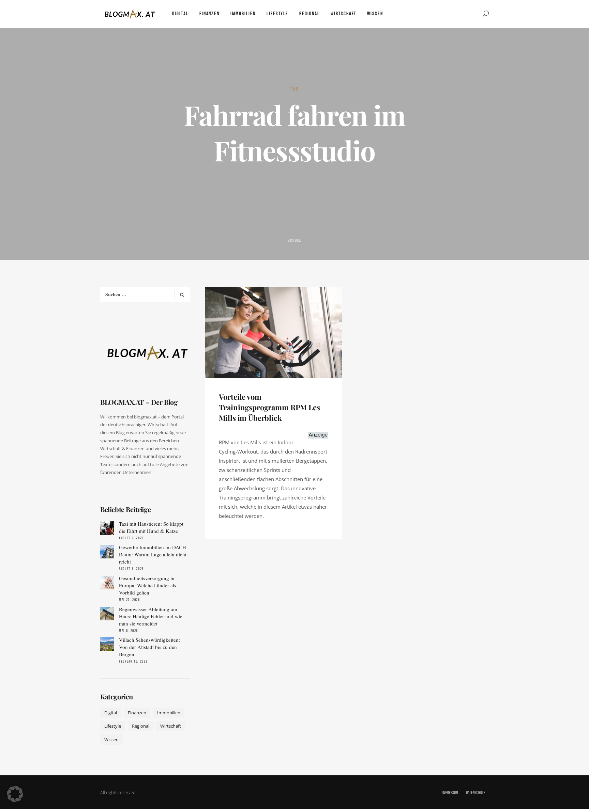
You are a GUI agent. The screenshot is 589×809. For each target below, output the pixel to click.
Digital (110, 713)
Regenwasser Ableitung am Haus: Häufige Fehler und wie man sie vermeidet (150, 616)
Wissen (111, 739)
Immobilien (168, 713)
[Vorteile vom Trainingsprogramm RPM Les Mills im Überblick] (273, 331)
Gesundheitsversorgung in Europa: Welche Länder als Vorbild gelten (147, 585)
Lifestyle (112, 726)
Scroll (294, 240)
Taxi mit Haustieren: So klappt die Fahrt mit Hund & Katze (151, 527)
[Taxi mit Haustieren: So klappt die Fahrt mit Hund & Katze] (107, 528)
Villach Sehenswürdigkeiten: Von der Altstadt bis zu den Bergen (149, 646)
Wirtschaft (170, 726)
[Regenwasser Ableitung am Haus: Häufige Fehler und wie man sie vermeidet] (107, 613)
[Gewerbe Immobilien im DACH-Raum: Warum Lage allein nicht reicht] (107, 551)
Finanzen (137, 713)
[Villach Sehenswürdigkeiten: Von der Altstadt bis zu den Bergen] (107, 644)
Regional (140, 726)
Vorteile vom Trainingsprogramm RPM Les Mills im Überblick (269, 407)
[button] (15, 794)
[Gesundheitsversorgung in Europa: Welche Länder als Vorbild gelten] (107, 582)
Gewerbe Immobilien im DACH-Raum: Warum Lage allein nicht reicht (153, 554)
